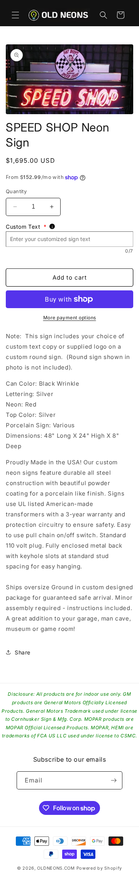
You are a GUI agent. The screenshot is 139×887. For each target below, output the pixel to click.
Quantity (16, 191)
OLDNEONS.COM (56, 868)
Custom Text (26, 226)
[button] (15, 15)
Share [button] (23, 652)
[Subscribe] (113, 780)
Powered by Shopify (99, 868)
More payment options (69, 317)
